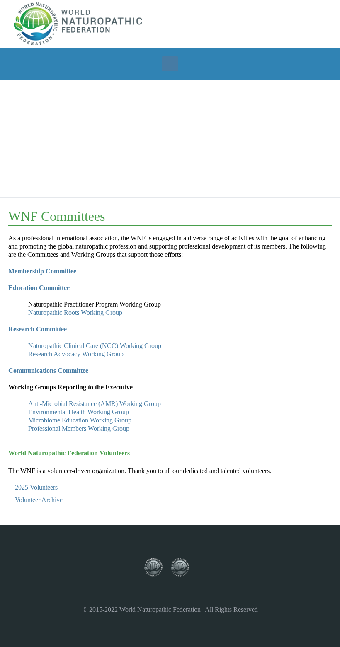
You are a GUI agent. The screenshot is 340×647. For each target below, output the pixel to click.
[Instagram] (272, 23)
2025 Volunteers (36, 487)
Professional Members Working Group (78, 428)
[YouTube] (283, 23)
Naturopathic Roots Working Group (75, 312)
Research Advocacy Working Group (76, 353)
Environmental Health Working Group (78, 411)
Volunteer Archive (39, 499)
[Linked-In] (294, 23)
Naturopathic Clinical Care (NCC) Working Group (94, 345)
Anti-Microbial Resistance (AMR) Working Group (94, 403)
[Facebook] (249, 23)
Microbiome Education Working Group (79, 420)
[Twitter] (261, 23)
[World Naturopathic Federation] (157, 567)
